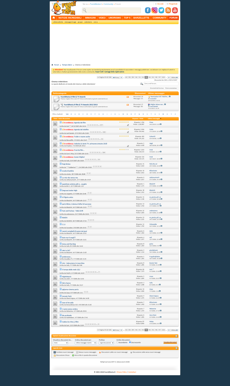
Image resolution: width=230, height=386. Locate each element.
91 (140, 77)
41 (102, 139)
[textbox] (161, 83)
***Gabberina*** (72, 167)
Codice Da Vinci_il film (70, 322)
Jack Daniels (70, 133)
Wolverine (69, 311)
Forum (56, 65)
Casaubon (69, 228)
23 (143, 217)
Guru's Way (70, 154)
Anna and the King (69, 244)
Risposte (135, 119)
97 (160, 77)
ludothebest (70, 317)
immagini (90, 18)
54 (99, 159)
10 (143, 171)
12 (143, 224)
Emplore (69, 146)
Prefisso (102, 340)
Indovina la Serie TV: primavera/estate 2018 (90, 144)
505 (104, 132)
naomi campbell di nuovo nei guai (74, 231)
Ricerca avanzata (170, 88)
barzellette (141, 18)
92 (143, 77)
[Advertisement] (115, 44)
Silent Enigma (70, 298)
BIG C (68, 186)
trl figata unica (67, 197)
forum (173, 18)
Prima (117, 77)
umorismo (114, 18)
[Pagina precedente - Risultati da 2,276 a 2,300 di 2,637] (121, 77)
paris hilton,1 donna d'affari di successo (76, 204)
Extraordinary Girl (72, 305)
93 (146, 77)
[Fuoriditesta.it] (63, 7)
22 (143, 211)
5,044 (142, 129)
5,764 (142, 122)
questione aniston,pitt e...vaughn (74, 184)
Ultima (173, 77)
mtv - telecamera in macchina (73, 263)
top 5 (127, 18)
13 (143, 204)
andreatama (70, 214)
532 (143, 157)
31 (143, 164)
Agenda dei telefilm (81, 130)
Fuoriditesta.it (95, 4)
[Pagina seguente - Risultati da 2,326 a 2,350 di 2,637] (169, 77)
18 (143, 190)
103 (163, 77)
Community (108, 4)
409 (143, 136)
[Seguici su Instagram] (154, 13)
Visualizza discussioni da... (62, 340)
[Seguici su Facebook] (148, 13)
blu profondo (67, 316)
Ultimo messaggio (154, 119)
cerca (96, 22)
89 (133, 77)
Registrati (173, 4)
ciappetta (69, 194)
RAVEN (64, 218)
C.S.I (63, 225)
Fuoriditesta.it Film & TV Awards (73, 97)
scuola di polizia (68, 171)
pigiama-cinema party (70, 290)
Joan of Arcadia (67, 303)
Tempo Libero (67, 65)
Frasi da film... (79, 150)
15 (143, 197)
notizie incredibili (70, 18)
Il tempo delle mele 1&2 (71, 270)
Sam (67, 325)
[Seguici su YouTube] (175, 13)
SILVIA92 (69, 221)
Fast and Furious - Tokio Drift (72, 211)
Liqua (68, 293)
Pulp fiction (66, 164)
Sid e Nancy (66, 283)
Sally (67, 160)
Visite (141, 119)
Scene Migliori (79, 157)
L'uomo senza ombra (70, 309)
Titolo (55, 119)
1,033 (142, 150)
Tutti (67, 114)
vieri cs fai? (66, 251)
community (159, 18)
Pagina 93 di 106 (105, 77)
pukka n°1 (69, 259)
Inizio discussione (64, 119)
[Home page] (53, 18)
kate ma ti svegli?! (69, 238)
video (102, 18)
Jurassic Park (66, 296)
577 (101, 125)
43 (126, 77)
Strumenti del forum (156, 88)
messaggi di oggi (70, 22)
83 (130, 77)
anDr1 (68, 279)
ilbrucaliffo (69, 140)
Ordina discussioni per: (83, 340)
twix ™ (68, 126)
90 (136, 77)
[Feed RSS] (168, 13)
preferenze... (67, 257)
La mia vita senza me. (70, 178)
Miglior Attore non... (157, 104)
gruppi (80, 22)
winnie (68, 174)
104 (104, 152)
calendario (88, 22)
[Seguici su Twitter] (161, 13)
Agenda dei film (80, 123)
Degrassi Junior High (69, 191)
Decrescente (136, 343)
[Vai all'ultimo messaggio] (160, 124)
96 (156, 77)
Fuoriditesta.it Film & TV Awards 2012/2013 (81, 105)
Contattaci (132, 372)
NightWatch (66, 277)
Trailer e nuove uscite (82, 137)
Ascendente (122, 343)
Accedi (160, 4)
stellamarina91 (71, 180)
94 (150, 77)
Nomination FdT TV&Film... (160, 97)
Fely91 (68, 273)
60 (143, 269)
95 (153, 77)
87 (143, 321)
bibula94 (69, 200)
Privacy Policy (122, 372)
